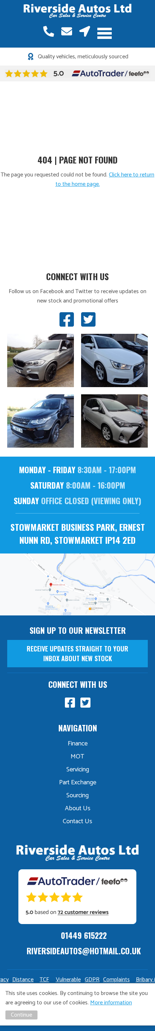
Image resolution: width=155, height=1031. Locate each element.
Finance (78, 743)
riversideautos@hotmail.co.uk (66, 31)
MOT (77, 756)
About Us (77, 808)
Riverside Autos (77, 11)
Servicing (77, 769)
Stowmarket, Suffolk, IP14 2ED (84, 31)
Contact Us (77, 821)
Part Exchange (77, 782)
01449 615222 (48, 31)
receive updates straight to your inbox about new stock (77, 653)
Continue (21, 1014)
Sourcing (77, 795)
